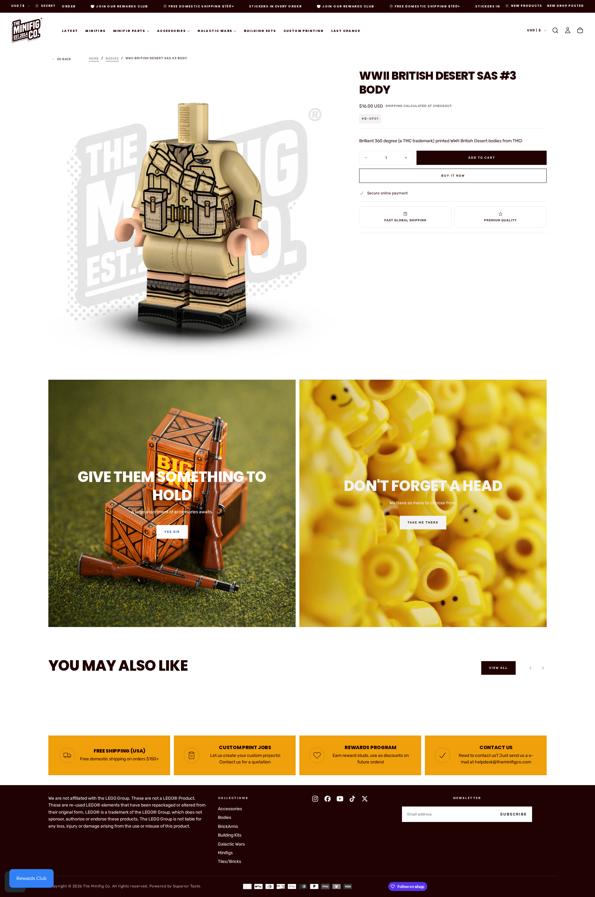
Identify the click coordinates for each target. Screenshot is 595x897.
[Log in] (567, 30)
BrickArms (228, 826)
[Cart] (580, 30)
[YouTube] (340, 798)
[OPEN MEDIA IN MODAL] (329, 350)
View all (498, 668)
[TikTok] (352, 798)
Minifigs (95, 30)
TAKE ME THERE (423, 522)
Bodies (224, 817)
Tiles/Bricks (229, 861)
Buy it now (453, 175)
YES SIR (172, 532)
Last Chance (345, 30)
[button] (555, 30)
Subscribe (513, 814)
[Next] (543, 668)
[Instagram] (315, 798)
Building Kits (229, 835)
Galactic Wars (214, 30)
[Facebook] (327, 798)
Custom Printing (304, 30)
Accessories (171, 30)
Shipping (394, 106)
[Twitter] (364, 798)
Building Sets (260, 30)
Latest (70, 30)
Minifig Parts (129, 30)
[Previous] (530, 668)
